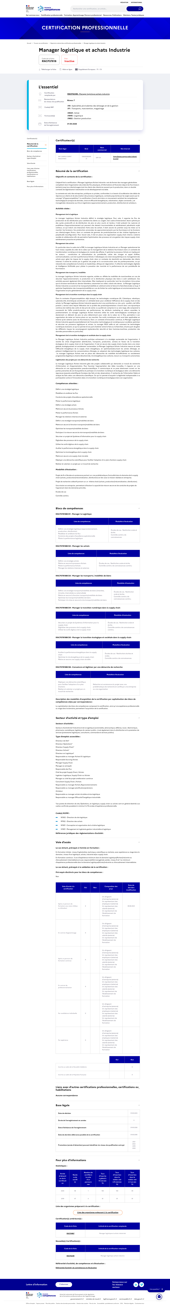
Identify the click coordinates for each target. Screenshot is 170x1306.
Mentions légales (129, 1303)
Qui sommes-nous (32, 15)
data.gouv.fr (138, 1299)
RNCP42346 (70, 1256)
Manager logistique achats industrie (88, 94)
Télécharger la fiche (48, 69)
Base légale (62, 1105)
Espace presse (40, 1303)
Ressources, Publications (112, 15)
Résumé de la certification (72, 171)
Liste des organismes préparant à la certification (97, 1212)
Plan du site (92, 1303)
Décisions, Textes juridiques (133, 15)
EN (101, 69)
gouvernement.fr (76, 1299)
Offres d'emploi (30, 1303)
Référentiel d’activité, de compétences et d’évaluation (76, 1268)
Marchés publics (50, 1303)
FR (97, 69)
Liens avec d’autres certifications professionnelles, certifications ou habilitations (97, 1088)
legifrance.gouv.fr (109, 1299)
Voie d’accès (63, 842)
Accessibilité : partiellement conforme (108, 1303)
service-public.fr (124, 1299)
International (136, 2)
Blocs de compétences (69, 508)
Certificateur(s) (65, 140)
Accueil (29, 43)
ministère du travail (92, 1299)
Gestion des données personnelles (65, 1303)
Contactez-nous (139, 1303)
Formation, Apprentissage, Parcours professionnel (83, 15)
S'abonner (63, 1284)
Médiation (124, 2)
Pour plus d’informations (71, 1160)
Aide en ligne (67, 69)
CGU (121, 1303)
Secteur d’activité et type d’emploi (77, 718)
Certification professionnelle (51, 15)
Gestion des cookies (82, 1303)
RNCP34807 (70, 1233)
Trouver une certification (41, 43)
